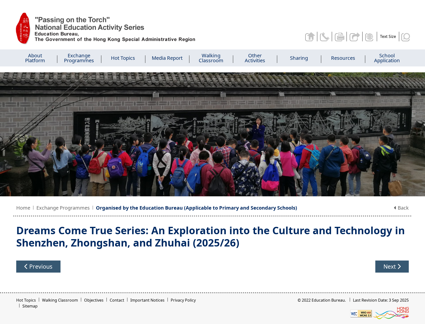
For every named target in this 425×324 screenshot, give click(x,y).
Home (23, 207)
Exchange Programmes (63, 207)
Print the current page (340, 37)
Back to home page (310, 37)
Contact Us (325, 37)
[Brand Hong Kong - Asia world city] (391, 313)
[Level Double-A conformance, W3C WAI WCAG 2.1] (361, 313)
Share (355, 37)
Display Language (370, 37)
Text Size (388, 36)
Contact (117, 300)
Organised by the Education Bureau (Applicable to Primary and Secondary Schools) (196, 207)
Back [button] (402, 207)
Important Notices (147, 300)
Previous (40, 266)
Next (390, 266)
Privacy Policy (183, 300)
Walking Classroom (60, 300)
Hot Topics (26, 300)
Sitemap (30, 306)
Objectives (94, 300)
